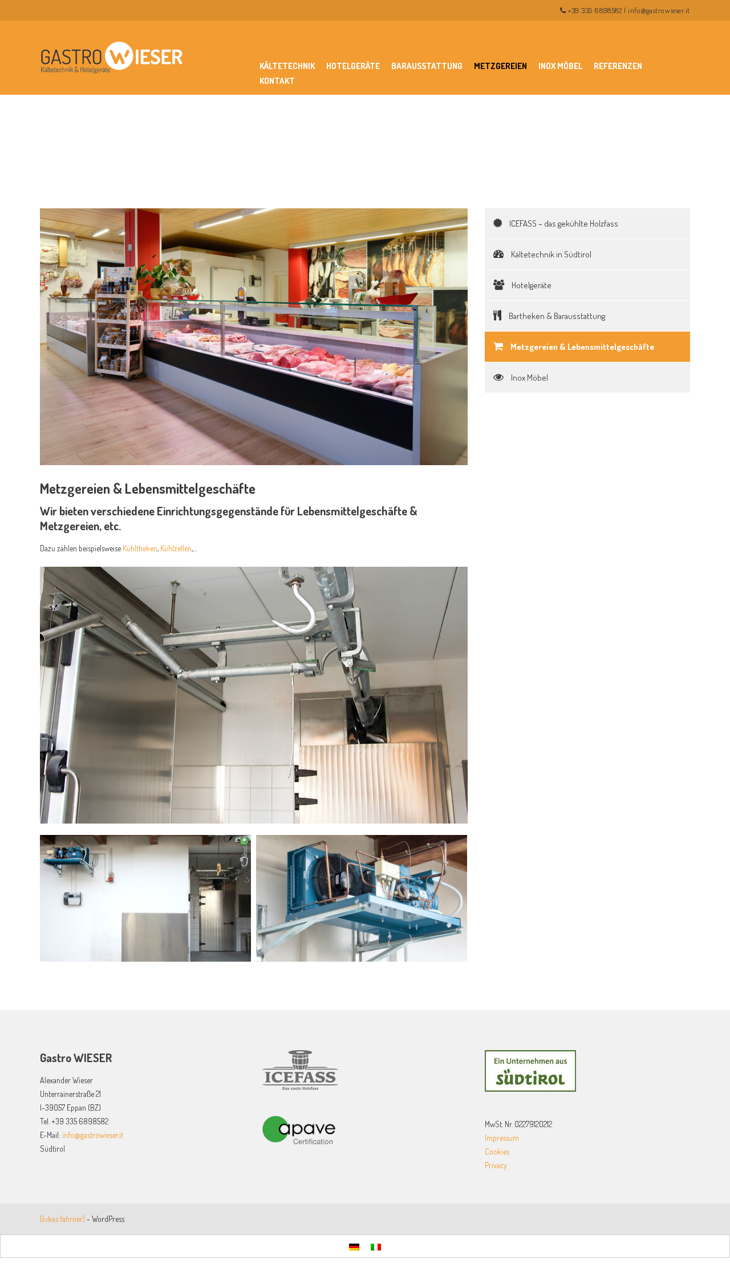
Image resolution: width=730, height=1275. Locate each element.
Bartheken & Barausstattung (556, 315)
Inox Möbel (560, 65)
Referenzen (618, 65)
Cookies (497, 1151)
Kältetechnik (287, 65)
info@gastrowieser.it (659, 10)
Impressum (502, 1138)
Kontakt (277, 80)
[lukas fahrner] (62, 1219)
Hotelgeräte (353, 65)
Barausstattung (427, 65)
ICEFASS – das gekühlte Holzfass (563, 223)
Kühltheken (140, 548)
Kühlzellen (176, 548)
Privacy (496, 1165)
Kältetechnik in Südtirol (550, 254)
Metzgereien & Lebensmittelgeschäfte (581, 346)
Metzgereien (500, 65)
